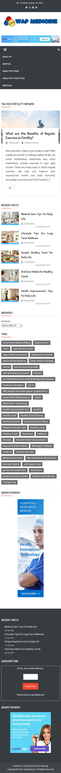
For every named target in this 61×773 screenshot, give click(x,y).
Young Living (9, 482)
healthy (37, 409)
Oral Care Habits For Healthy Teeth (37, 274)
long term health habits (15, 446)
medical (7, 452)
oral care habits (11, 464)
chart (6, 348)
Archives (5, 321)
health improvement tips (16, 409)
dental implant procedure (16, 373)
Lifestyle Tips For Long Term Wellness (37, 236)
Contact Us (18, 766)
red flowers (36, 470)
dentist (37, 373)
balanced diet (42, 342)
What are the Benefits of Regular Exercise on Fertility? (30, 135)
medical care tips (25, 452)
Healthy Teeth (10, 433)
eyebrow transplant (13, 385)
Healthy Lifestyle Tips (14, 427)
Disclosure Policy (32, 766)
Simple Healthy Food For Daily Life (37, 255)
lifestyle (7, 439)
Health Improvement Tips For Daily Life (37, 293)
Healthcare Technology (15, 403)
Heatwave (27, 433)
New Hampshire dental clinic (41, 458)
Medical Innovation (12, 458)
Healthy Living (37, 427)
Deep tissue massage (41, 360)
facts (31, 385)
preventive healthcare (14, 470)
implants (42, 433)
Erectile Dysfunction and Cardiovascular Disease (28, 379)
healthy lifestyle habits (36, 421)
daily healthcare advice (15, 354)
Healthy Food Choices (32, 415)
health (37, 397)
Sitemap (44, 766)
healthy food (9, 415)
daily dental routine (23, 348)
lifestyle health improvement (31, 439)
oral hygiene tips (32, 464)
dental (6, 367)
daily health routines (42, 354)
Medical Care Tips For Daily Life (37, 216)
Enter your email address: (30, 681)
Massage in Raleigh (42, 446)
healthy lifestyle (11, 421)
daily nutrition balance (14, 360)
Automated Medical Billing (16, 342)
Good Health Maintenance (16, 397)
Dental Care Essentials (26, 367)
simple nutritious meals (15, 476)
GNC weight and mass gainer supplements (25, 391)
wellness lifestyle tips (43, 476)
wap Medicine (37, 694)
